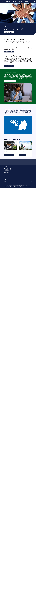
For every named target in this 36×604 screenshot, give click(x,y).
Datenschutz (12, 191)
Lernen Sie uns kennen (8, 32)
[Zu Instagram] (18, 160)
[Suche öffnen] (30, 1)
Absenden (11, 167)
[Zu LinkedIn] (16, 160)
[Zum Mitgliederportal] (32, 1)
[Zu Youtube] (20, 160)
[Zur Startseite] (2, 1)
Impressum (7, 191)
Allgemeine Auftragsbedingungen (25, 191)
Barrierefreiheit (16, 191)
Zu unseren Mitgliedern (8, 51)
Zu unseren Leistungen (8, 65)
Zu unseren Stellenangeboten (9, 80)
